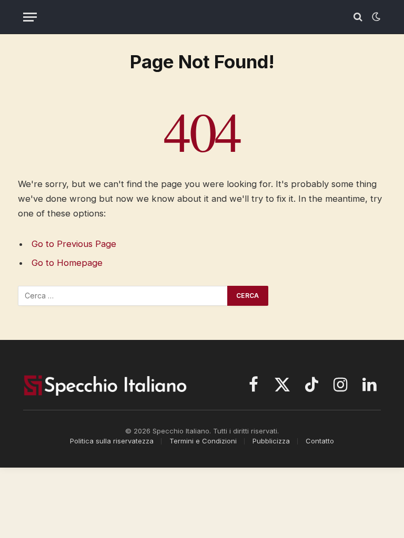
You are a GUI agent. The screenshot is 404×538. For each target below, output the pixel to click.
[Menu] (30, 17)
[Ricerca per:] (123, 296)
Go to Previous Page (74, 244)
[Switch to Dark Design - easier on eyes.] (375, 17)
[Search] (358, 17)
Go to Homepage (67, 262)
